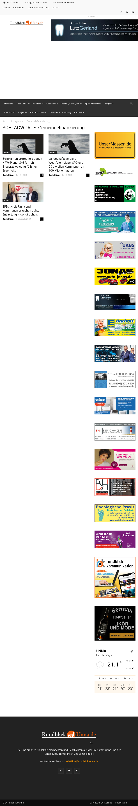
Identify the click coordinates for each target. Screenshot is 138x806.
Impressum (18, 7)
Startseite (8, 103)
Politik (7, 152)
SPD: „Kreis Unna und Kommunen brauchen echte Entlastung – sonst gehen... (21, 210)
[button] (131, 103)
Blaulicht (37, 103)
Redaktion (8, 175)
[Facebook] (121, 12)
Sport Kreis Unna (93, 103)
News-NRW (9, 112)
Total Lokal (22, 103)
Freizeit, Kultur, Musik (71, 103)
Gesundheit (52, 103)
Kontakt (6, 7)
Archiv (55, 7)
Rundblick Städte (38, 112)
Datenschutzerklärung (38, 7)
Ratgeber (109, 103)
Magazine (22, 112)
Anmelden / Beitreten (63, 2)
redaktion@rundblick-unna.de (81, 761)
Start (5, 121)
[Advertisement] (69, 72)
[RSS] (127, 12)
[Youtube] (132, 12)
